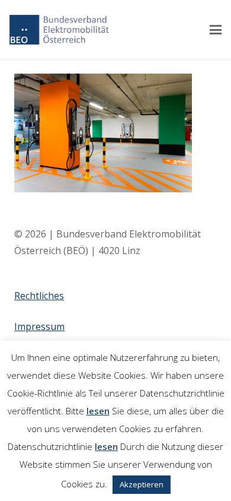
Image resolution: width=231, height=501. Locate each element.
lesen (98, 411)
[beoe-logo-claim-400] (59, 30)
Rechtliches (39, 295)
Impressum (39, 326)
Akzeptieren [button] (141, 484)
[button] (215, 30)
